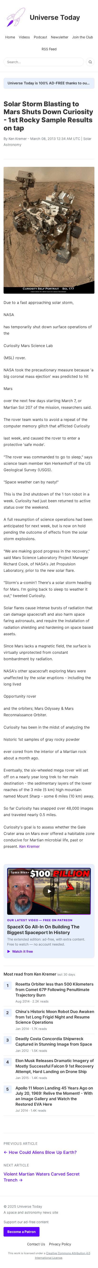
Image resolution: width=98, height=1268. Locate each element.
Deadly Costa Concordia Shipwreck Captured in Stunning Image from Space (53, 1041)
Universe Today (55, 17)
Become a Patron (21, 1232)
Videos (24, 37)
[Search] (90, 62)
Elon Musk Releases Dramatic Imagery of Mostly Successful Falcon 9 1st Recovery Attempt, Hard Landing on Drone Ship (54, 1066)
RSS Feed (49, 49)
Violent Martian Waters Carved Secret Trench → (42, 1176)
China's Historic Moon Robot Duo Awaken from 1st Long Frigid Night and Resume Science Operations (54, 1017)
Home (10, 37)
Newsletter (59, 37)
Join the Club (82, 37)
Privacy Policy (60, 1244)
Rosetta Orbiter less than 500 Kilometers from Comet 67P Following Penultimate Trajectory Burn (54, 989)
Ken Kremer (18, 139)
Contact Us (36, 1244)
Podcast (40, 37)
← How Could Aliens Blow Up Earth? (40, 1152)
